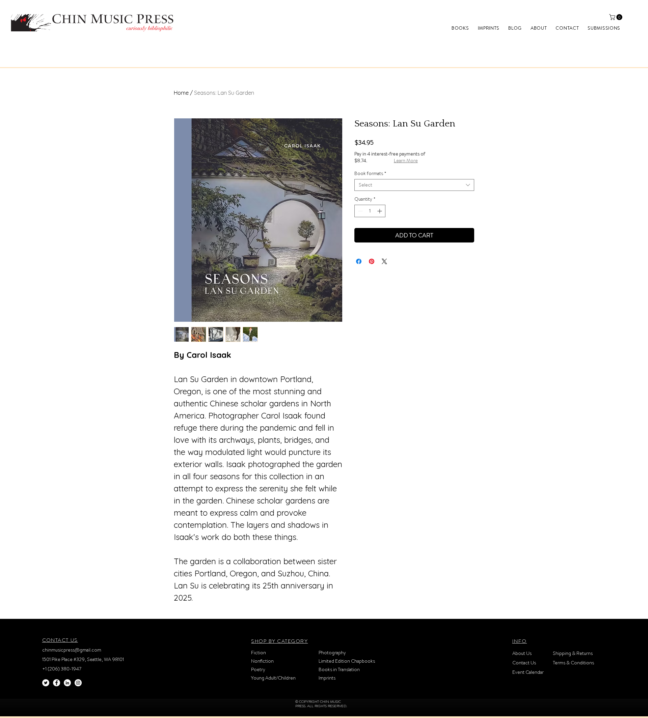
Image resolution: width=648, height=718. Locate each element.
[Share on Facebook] (359, 261)
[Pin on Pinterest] (372, 261)
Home (181, 92)
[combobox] (414, 185)
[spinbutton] (370, 211)
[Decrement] (359, 211)
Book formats (370, 173)
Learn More (406, 160)
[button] (616, 17)
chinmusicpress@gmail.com (71, 650)
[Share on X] (384, 261)
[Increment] (380, 211)
